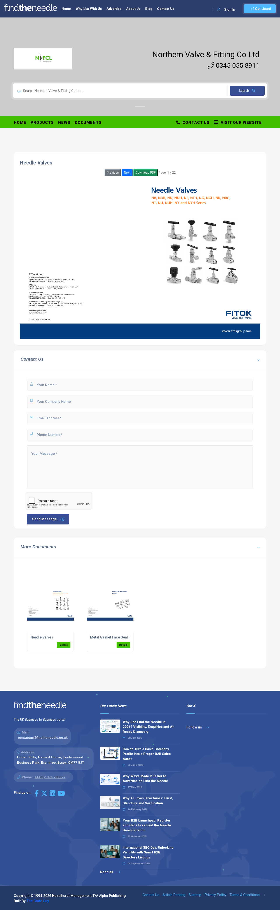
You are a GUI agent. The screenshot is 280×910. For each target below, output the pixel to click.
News (64, 122)
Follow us (194, 727)
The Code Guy (37, 901)
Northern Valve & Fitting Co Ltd (206, 54)
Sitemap (195, 895)
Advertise (114, 9)
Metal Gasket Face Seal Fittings (115, 637)
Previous (113, 172)
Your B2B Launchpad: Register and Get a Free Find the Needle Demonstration (147, 825)
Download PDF (146, 172)
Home (66, 9)
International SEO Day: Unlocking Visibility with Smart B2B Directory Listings (148, 852)
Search (244, 91)
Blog (148, 9)
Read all (107, 872)
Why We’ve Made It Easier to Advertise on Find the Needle (145, 778)
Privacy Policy (215, 895)
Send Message (44, 519)
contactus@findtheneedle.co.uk (43, 738)
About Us (133, 9)
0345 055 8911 (237, 65)
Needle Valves (41, 637)
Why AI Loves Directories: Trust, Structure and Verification (148, 800)
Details (64, 645)
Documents (88, 122)
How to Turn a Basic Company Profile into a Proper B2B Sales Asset (147, 754)
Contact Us (165, 9)
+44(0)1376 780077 (50, 777)
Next (127, 172)
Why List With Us (89, 9)
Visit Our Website (240, 122)
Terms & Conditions (245, 895)
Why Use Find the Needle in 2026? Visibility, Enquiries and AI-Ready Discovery (149, 727)
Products (42, 122)
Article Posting (174, 895)
